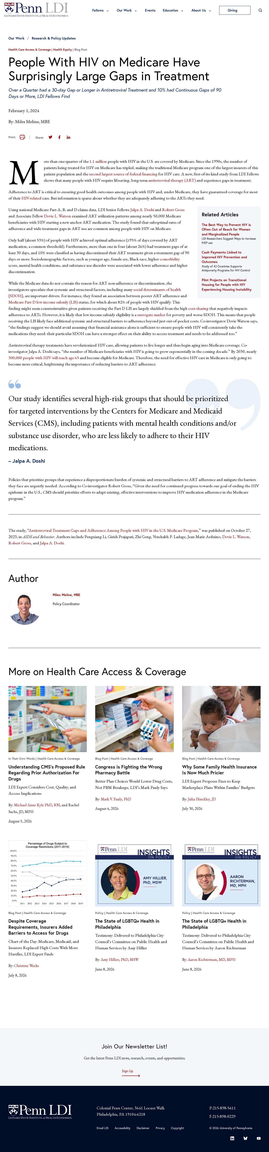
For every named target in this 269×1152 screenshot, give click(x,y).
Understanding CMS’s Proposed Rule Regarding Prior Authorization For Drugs (46, 773)
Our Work (124, 10)
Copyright (177, 1128)
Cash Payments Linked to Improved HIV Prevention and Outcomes (224, 257)
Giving (233, 10)
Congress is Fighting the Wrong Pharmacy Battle (128, 770)
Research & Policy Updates (54, 38)
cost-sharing (198, 308)
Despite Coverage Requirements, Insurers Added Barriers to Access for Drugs (40, 927)
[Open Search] (260, 10)
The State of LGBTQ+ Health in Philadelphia (127, 924)
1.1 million (98, 161)
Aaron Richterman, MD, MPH (211, 959)
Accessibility (122, 1128)
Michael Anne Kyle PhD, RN (37, 805)
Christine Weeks (26, 965)
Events (150, 10)
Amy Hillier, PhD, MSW (119, 959)
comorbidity (169, 259)
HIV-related (31, 198)
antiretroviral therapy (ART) (172, 180)
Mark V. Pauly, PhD (116, 799)
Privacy (160, 1128)
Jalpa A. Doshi (141, 209)
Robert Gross (173, 209)
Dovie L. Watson (57, 216)
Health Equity (62, 49)
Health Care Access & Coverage (29, 49)
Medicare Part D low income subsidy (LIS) (43, 302)
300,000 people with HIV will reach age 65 (43, 357)
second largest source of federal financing (123, 174)
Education (170, 10)
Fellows (98, 10)
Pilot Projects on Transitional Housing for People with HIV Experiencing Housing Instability (227, 285)
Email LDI (102, 1128)
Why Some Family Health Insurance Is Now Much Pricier (219, 770)
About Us (198, 10)
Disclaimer (143, 1128)
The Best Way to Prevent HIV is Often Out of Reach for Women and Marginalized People (226, 229)
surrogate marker (151, 314)
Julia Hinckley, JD (202, 799)
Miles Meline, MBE (66, 594)
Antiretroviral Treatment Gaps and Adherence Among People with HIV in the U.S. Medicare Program (113, 530)
